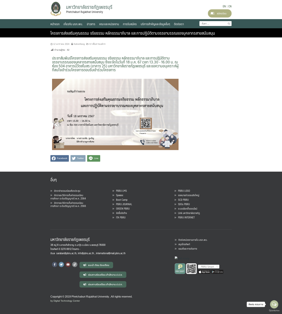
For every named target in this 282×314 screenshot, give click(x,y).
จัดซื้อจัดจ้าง (120, 213)
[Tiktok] (74, 264)
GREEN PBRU (122, 208)
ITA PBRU (119, 217)
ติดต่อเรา (179, 23)
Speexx (118, 195)
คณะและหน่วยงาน (109, 23)
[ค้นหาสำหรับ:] (215, 23)
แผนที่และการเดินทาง (186, 248)
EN (224, 6)
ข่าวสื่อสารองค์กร (97, 44)
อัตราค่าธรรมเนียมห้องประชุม (66, 190)
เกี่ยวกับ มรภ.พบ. (73, 23)
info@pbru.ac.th (86, 253)
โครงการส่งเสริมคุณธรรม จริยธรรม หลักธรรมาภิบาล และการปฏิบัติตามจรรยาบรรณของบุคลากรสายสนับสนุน (132, 32)
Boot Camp (120, 199)
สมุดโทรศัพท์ (183, 244)
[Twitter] (61, 264)
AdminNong (79, 44)
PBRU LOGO (183, 190)
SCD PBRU (182, 199)
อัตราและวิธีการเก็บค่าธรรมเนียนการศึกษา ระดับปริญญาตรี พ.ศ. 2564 (68, 196)
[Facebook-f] (54, 264)
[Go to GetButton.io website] (274, 311)
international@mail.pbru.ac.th (110, 253)
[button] (96, 265)
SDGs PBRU (183, 204)
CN (230, 6)
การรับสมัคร (130, 23)
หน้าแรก (55, 23)
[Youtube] (68, 264)
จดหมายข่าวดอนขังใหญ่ (187, 195)
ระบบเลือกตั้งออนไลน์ (186, 208)
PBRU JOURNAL (123, 204)
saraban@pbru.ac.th (66, 253)
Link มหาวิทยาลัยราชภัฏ (188, 213)
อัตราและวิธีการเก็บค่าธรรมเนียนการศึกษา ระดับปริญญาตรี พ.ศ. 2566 (68, 204)
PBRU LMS (120, 190)
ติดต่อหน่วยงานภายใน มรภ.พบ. (191, 240)
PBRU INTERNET (185, 217)
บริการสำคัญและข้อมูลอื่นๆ (155, 23)
